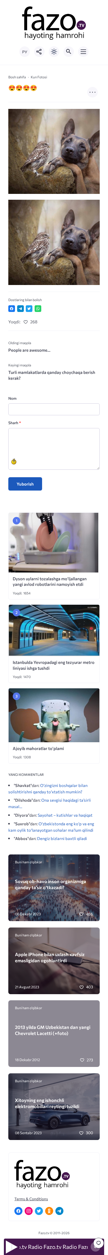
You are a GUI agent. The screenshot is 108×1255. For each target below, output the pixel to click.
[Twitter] (39, 1211)
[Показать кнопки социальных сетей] (39, 51)
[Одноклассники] (49, 1211)
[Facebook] (18, 1211)
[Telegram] (59, 1211)
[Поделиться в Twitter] (29, 308)
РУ (24, 51)
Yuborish (25, 483)
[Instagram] (29, 1211)
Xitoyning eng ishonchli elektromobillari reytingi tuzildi (47, 1103)
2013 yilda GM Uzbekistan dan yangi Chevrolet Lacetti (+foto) (52, 1030)
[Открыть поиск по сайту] (68, 51)
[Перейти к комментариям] (98, 1243)
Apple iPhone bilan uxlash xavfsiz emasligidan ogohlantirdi (49, 957)
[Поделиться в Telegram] (20, 308)
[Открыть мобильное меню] (83, 51)
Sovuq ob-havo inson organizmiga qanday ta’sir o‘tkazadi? (50, 884)
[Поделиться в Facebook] (11, 308)
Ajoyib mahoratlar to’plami (38, 748)
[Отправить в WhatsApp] (38, 308)
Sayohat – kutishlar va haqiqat (65, 815)
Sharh (14, 422)
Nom (12, 398)
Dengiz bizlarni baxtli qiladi (62, 838)
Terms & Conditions (31, 1198)
